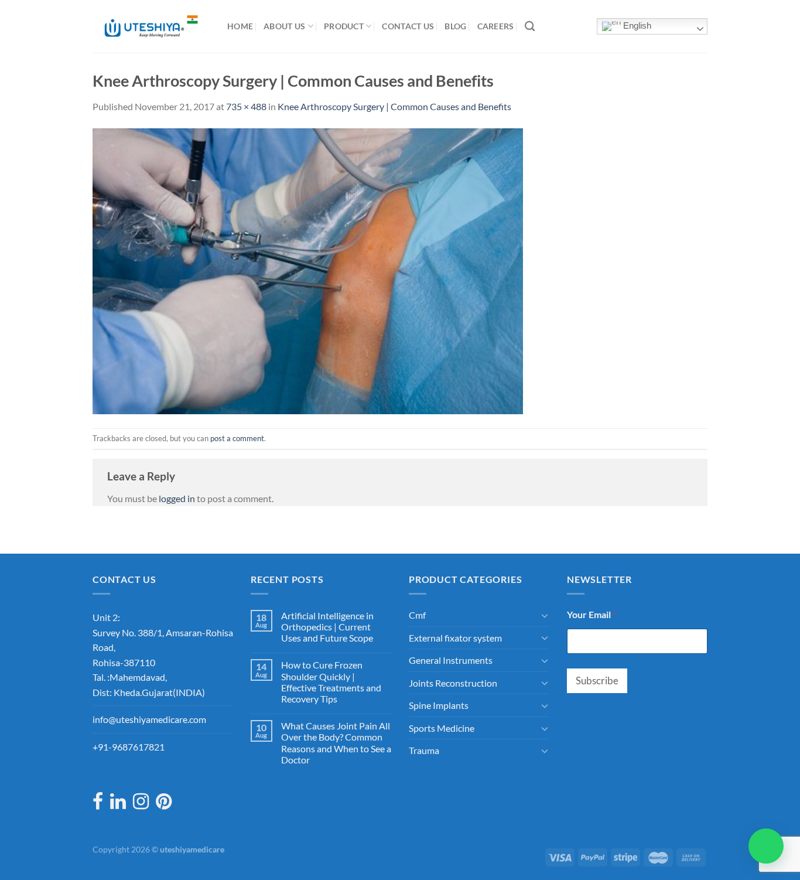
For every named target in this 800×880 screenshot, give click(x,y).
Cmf (417, 614)
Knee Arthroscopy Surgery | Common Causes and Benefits (394, 106)
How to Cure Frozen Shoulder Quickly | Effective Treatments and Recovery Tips (331, 681)
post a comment (237, 438)
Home (240, 26)
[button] (766, 846)
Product (344, 26)
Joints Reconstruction (453, 682)
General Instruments (451, 660)
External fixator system (455, 637)
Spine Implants (439, 705)
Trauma (424, 750)
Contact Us (408, 26)
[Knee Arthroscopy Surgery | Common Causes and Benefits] (308, 269)
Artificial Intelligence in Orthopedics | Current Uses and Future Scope (327, 626)
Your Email (591, 614)
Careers (495, 26)
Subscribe (597, 680)
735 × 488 (246, 106)
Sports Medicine (441, 728)
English (636, 25)
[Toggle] (544, 615)
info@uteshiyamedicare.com (149, 719)
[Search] (530, 27)
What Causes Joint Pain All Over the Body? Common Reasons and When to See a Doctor (336, 742)
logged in (177, 498)
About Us (284, 26)
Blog (455, 26)
